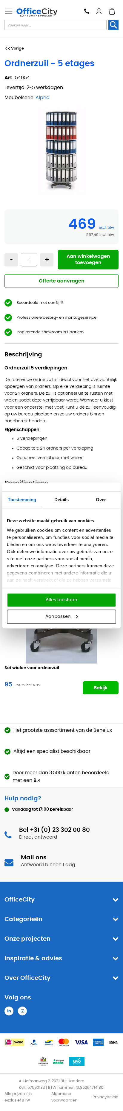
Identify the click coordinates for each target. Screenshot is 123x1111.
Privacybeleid (106, 1097)
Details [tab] (61, 499)
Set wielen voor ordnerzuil (31, 668)
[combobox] (55, 25)
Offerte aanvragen (61, 281)
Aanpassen (58, 616)
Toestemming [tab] (22, 499)
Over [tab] (101, 499)
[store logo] (37, 12)
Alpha (43, 97)
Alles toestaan (61, 600)
